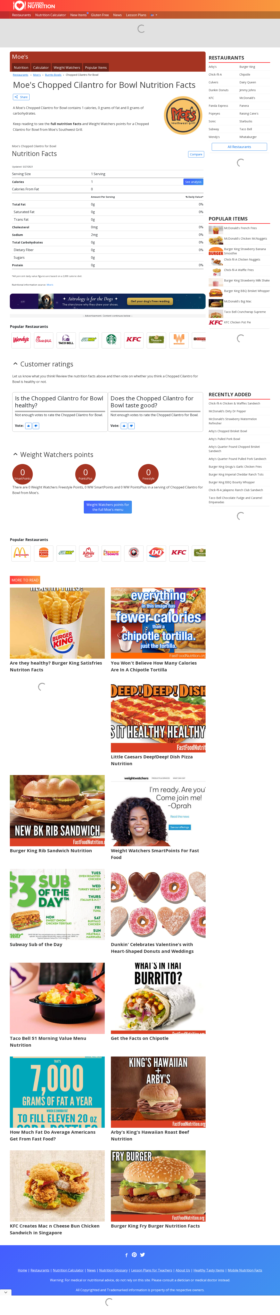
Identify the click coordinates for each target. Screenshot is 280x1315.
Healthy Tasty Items (208, 1270)
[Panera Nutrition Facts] (156, 340)
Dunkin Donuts (219, 90)
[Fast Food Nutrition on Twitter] (142, 1255)
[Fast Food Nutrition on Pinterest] (134, 1255)
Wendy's (214, 137)
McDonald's (247, 98)
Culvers (213, 82)
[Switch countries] (154, 15)
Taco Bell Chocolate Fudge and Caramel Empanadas (235, 500)
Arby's (213, 67)
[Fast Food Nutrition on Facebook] (126, 1255)
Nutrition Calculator (50, 15)
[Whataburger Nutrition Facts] (179, 340)
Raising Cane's (248, 113)
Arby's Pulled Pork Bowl (224, 439)
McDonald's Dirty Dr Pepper (227, 411)
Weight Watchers (67, 67)
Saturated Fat (24, 212)
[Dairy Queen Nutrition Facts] (156, 554)
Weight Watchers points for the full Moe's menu (108, 507)
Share (23, 97)
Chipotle (244, 74)
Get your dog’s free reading (150, 301)
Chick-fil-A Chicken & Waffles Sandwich (234, 403)
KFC (211, 98)
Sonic (212, 121)
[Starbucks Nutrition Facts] (111, 340)
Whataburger (248, 137)
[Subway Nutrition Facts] (88, 340)
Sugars (19, 257)
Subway (214, 129)
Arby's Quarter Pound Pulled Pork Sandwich (237, 459)
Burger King (247, 67)
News (117, 15)
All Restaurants (239, 147)
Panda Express (218, 106)
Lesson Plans (136, 15)
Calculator (41, 67)
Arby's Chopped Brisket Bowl (228, 431)
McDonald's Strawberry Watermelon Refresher (233, 421)
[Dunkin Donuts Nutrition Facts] (111, 554)
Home (22, 1270)
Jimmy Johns (247, 90)
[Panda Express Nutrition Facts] (133, 554)
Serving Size (21, 174)
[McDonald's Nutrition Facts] (21, 554)
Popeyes (214, 113)
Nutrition (21, 67)
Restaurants (21, 15)
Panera (244, 106)
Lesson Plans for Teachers (151, 1270)
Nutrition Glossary (113, 1270)
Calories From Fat (25, 189)
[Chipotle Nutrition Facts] (201, 340)
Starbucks (245, 121)
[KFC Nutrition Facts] (133, 340)
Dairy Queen (247, 82)
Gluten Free (100, 15)
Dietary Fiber (24, 250)
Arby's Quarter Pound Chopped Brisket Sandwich (234, 449)
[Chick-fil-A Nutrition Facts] (43, 340)
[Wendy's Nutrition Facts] (21, 340)
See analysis (193, 182)
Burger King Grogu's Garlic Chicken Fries (235, 467)
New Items (78, 15)
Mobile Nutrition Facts (245, 1270)
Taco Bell (245, 129)
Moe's (50, 284)
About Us (183, 1270)
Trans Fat (21, 219)
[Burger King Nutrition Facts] (43, 554)
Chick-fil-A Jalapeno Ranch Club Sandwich (236, 490)
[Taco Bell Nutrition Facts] (66, 340)
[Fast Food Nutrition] (34, 5)
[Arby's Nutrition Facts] (88, 554)
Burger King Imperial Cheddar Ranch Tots (236, 474)
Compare (196, 154)
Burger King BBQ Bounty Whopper (232, 482)
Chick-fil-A (215, 74)
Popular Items (96, 67)
